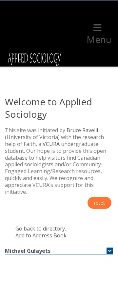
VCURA (51, 144)
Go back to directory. (40, 228)
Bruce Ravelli (82, 130)
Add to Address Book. (41, 235)
